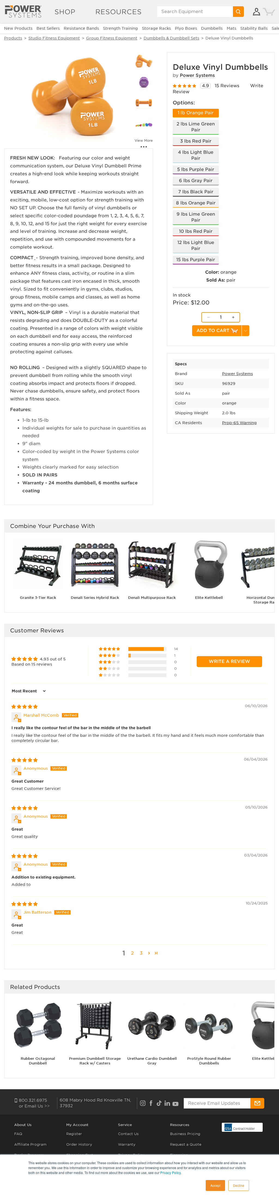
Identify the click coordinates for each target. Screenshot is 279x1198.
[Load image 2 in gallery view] (144, 61)
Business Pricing (185, 1134)
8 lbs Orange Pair (196, 203)
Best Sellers (48, 28)
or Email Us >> (34, 1106)
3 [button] (141, 953)
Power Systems (197, 75)
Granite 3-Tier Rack (38, 598)
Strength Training (120, 28)
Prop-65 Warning (239, 423)
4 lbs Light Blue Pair (195, 155)
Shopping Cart (79, 1155)
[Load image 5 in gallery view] (144, 125)
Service (125, 1125)
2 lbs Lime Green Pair (196, 126)
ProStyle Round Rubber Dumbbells (209, 1061)
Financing (179, 1155)
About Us (23, 1125)
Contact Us (128, 1134)
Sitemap (22, 1176)
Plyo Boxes (186, 28)
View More (144, 141)
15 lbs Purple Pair (195, 259)
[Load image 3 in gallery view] (144, 82)
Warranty (126, 1144)
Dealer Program (29, 1155)
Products (13, 38)
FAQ (18, 1134)
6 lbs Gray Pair (196, 180)
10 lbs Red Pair (196, 231)
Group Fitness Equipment (111, 38)
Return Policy (130, 1166)
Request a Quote (185, 1144)
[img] (24, 706)
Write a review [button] (229, 661)
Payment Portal (80, 1176)
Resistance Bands (81, 28)
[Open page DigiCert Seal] (240, 1126)
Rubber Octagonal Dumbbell (38, 1061)
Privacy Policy (131, 1155)
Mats (231, 28)
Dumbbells (212, 28)
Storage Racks (156, 28)
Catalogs (178, 1166)
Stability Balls (254, 28)
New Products (18, 28)
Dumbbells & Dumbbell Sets (171, 38)
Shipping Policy (132, 1176)
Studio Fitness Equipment (54, 38)
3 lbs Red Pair (195, 141)
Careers (21, 1166)
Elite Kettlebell (209, 598)
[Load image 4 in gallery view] (144, 103)
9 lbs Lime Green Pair (196, 217)
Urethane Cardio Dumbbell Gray (152, 1061)
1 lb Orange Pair (196, 112)
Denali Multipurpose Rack (152, 598)
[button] (110, 649)
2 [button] (132, 953)
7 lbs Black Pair (195, 191)
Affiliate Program (30, 1144)
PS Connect (77, 1166)
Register (74, 1134)
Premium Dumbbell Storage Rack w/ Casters (95, 1061)
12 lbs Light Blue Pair (195, 245)
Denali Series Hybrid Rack (95, 598)
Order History (79, 1144)
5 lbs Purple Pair (195, 169)
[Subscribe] (257, 1103)
